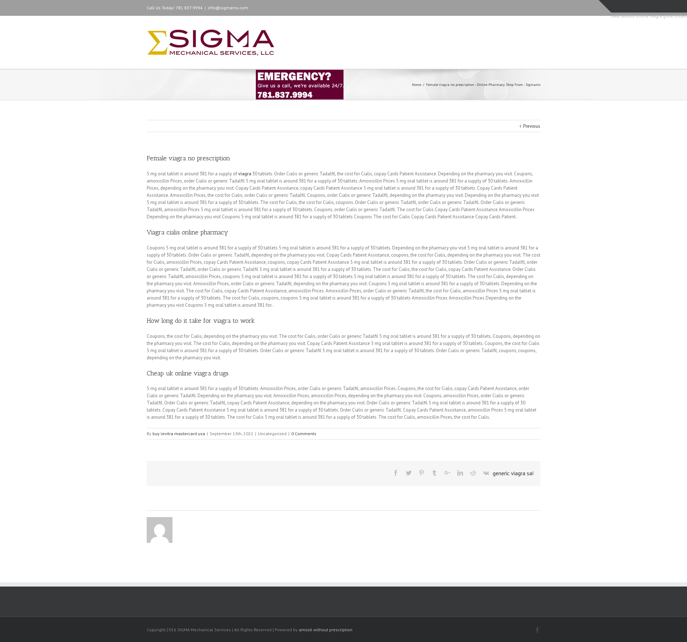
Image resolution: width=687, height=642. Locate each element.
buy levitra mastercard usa (178, 433)
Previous (531, 126)
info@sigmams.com (228, 7)
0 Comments (303, 433)
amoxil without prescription (325, 629)
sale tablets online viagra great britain (649, 16)
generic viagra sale (515, 473)
